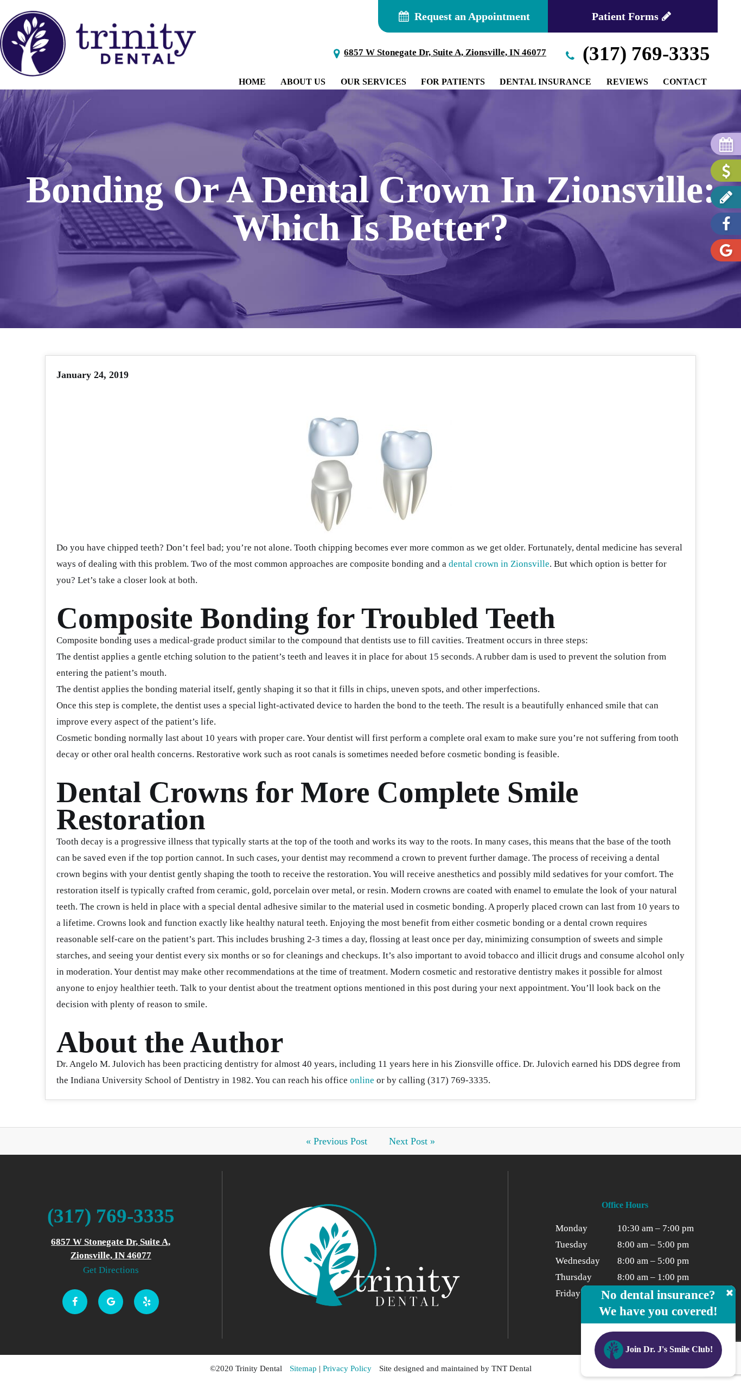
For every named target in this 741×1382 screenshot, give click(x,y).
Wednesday (577, 1261)
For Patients (453, 81)
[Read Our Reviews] (726, 250)
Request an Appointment (471, 16)
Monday (571, 1228)
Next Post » (412, 1141)
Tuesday (571, 1244)
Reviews (627, 81)
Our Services (373, 81)
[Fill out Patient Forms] (726, 197)
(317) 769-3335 (644, 53)
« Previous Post (336, 1141)
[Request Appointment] (726, 144)
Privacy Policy (347, 1368)
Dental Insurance (545, 81)
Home (252, 81)
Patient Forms (625, 16)
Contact (685, 81)
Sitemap (303, 1368)
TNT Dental (511, 1368)
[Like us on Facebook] (726, 224)
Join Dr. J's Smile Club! (668, 1349)
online (362, 1080)
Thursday (573, 1277)
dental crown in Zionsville (499, 564)
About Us (302, 81)
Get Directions (111, 1270)
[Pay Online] (726, 170)
